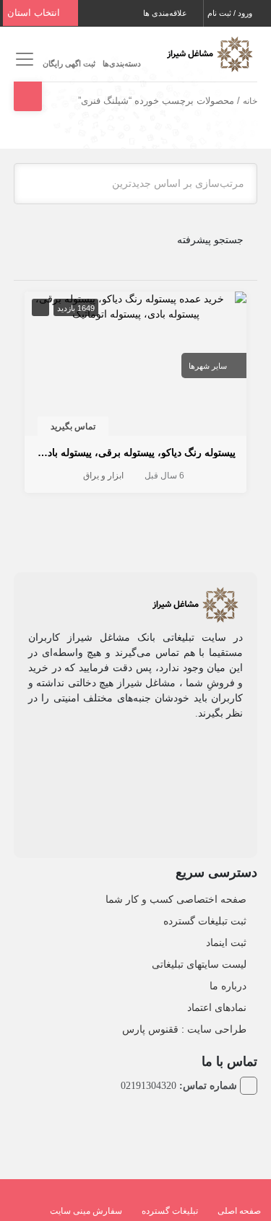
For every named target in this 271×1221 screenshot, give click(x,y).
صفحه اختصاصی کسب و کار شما (176, 899)
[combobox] (136, 183)
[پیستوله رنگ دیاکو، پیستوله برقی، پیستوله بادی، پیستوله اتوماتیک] (136, 305)
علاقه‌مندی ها (166, 13)
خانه (250, 101)
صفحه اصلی (239, 1211)
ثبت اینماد (226, 942)
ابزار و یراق (103, 476)
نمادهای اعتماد (216, 1007)
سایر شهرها (208, 366)
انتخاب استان (35, 12)
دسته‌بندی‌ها (122, 63)
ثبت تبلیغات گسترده (204, 921)
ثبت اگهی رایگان (69, 63)
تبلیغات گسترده (170, 1211)
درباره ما (228, 986)
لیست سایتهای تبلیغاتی (199, 964)
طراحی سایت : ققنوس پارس (184, 1029)
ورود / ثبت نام (230, 13)
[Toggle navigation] (23, 59)
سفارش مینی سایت (86, 1211)
